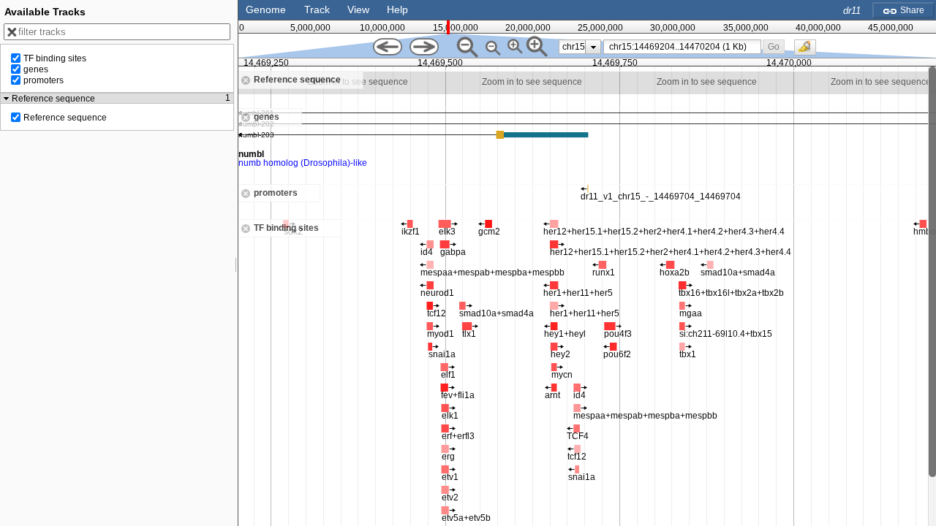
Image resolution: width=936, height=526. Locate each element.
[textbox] (684, 47)
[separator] (236, 263)
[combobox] (682, 46)
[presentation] (593, 47)
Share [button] (911, 10)
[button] (774, 46)
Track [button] (317, 9)
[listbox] (580, 46)
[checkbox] (809, 51)
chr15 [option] (573, 47)
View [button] (358, 9)
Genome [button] (266, 9)
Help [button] (397, 9)
